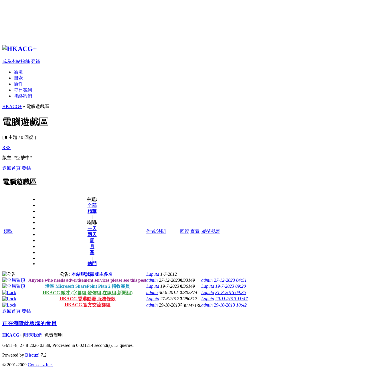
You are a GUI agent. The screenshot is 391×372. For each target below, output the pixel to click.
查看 (195, 231)
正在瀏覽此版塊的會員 (29, 323)
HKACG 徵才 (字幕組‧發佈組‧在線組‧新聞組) (88, 292)
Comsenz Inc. (40, 364)
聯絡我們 (23, 95)
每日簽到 (23, 89)
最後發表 (210, 231)
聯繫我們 (33, 335)
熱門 (92, 263)
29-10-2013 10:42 (230, 305)
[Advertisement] (174, 20)
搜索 (18, 77)
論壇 (18, 71)
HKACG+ (12, 106)
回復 (184, 231)
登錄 (35, 61)
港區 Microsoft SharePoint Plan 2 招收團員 (87, 286)
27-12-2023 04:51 (230, 280)
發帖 (26, 168)
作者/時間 (156, 231)
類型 (8, 231)
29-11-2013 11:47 (231, 298)
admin (152, 280)
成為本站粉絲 (16, 61)
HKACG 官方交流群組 (87, 304)
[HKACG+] (19, 49)
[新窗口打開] (13, 280)
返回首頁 (11, 168)
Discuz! (32, 355)
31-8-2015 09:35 (230, 292)
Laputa (152, 274)
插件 (18, 83)
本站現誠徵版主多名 (92, 274)
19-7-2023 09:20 (230, 286)
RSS (6, 147)
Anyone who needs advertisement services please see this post (87, 280)
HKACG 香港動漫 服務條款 (88, 298)
